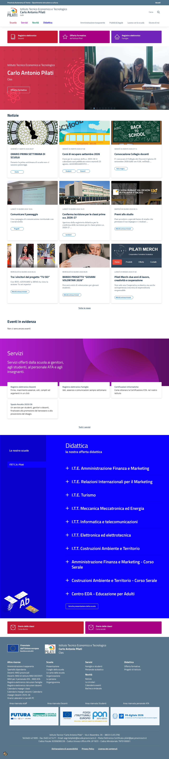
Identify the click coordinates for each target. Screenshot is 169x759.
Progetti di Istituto (132, 669)
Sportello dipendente (16, 669)
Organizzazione (53, 675)
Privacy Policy (88, 748)
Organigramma (53, 682)
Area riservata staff (18, 703)
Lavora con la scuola (136, 22)
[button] (114, 468)
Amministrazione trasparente (92, 22)
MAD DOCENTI (35, 675)
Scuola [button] (13, 22)
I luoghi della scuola (55, 669)
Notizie (88, 678)
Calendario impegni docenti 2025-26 (24, 693)
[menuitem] (13, 22)
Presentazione (52, 666)
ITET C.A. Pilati (16, 464)
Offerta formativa (132, 666)
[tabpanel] (84, 78)
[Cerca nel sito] (158, 12)
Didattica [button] (47, 22)
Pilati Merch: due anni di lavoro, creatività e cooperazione (132, 278)
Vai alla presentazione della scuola (82, 606)
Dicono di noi (154, 22)
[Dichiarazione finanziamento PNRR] (24, 649)
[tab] (91, 108)
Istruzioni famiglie (34, 682)
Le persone (51, 679)
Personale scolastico (94, 669)
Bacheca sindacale (93, 688)
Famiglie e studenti (93, 666)
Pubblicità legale (116, 22)
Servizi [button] (24, 22)
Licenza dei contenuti (107, 748)
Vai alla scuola (17, 90)
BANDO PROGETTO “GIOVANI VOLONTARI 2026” (78, 278)
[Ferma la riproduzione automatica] (164, 107)
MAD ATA (36, 679)
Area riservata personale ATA (136, 703)
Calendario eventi (93, 685)
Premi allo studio (123, 214)
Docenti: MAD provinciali (18, 672)
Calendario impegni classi (18, 688)
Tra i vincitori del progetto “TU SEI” (30, 277)
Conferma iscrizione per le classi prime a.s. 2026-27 (83, 216)
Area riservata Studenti (95, 703)
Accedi (158, 2)
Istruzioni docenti (34, 685)
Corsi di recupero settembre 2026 (81, 154)
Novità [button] (35, 22)
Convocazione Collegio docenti (131, 154)
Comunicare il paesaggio (24, 214)
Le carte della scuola (55, 672)
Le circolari (90, 682)
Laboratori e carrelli (22, 698)
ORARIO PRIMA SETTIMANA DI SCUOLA (28, 155)
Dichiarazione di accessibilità (65, 748)
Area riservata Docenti (57, 703)
